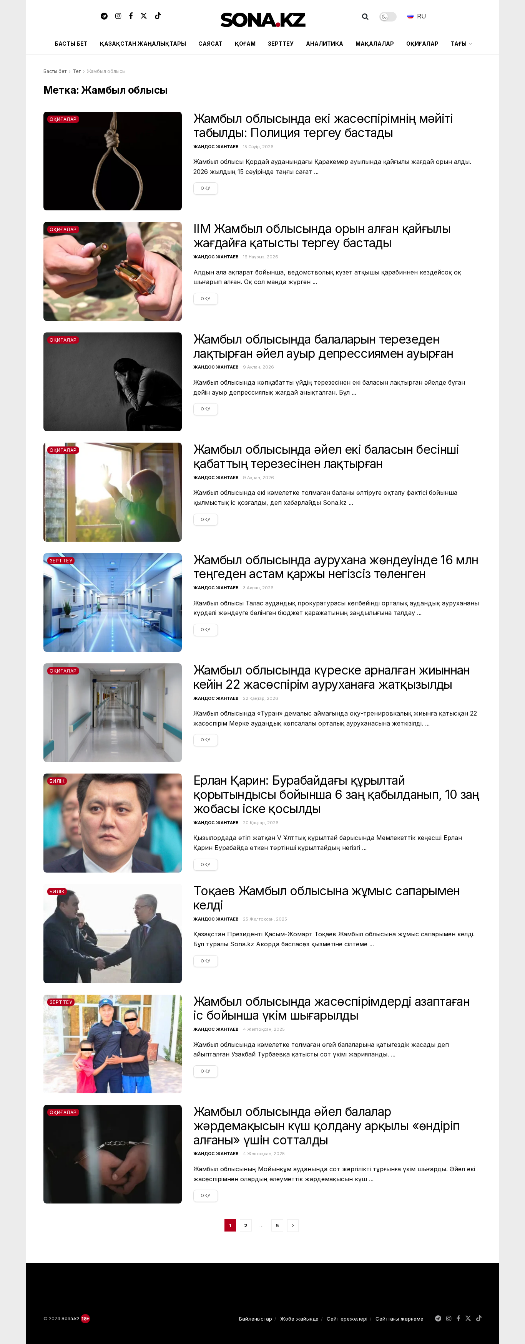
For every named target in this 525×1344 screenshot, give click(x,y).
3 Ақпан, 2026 (258, 587)
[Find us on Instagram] (118, 16)
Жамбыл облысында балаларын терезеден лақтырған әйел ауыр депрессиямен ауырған (323, 346)
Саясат (210, 43)
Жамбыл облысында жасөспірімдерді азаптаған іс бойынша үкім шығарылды (331, 1008)
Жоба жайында (299, 1319)
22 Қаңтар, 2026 (260, 698)
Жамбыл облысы (106, 71)
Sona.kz (70, 1318)
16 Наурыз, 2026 (260, 257)
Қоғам (245, 43)
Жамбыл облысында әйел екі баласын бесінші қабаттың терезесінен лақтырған (326, 456)
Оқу (209, 188)
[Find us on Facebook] (131, 16)
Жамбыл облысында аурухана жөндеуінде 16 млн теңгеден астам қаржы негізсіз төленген (335, 567)
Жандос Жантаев (216, 146)
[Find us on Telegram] (104, 16)
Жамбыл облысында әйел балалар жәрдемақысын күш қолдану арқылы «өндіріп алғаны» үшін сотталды (326, 1125)
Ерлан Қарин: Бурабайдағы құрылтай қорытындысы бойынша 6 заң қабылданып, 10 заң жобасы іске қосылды (336, 794)
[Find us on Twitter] (143, 16)
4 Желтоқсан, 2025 (264, 1029)
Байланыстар (255, 1319)
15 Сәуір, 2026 (258, 146)
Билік (57, 781)
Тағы (459, 43)
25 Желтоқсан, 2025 (265, 919)
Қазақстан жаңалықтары (143, 43)
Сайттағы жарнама (399, 1319)
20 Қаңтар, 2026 (261, 822)
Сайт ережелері (347, 1319)
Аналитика (324, 43)
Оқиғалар (422, 43)
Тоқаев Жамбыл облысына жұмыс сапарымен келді (326, 898)
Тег (77, 71)
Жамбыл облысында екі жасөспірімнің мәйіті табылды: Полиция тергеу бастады (323, 125)
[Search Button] (365, 16)
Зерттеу (281, 43)
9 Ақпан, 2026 (258, 367)
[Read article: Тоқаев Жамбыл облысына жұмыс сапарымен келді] (112, 933)
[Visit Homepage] (262, 16)
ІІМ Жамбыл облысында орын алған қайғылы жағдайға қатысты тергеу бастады (321, 235)
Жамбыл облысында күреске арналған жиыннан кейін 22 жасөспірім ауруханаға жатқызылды (331, 677)
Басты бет (71, 43)
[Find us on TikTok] (158, 16)
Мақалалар (375, 43)
